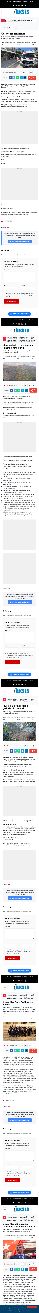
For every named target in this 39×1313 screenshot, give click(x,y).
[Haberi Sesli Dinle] (23, 72)
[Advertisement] (19, 128)
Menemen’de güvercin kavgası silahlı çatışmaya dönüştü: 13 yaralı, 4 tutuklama (27, 339)
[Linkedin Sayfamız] (22, 5)
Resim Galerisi (17, 1)
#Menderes (8, 222)
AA (32, 358)
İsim (5, 285)
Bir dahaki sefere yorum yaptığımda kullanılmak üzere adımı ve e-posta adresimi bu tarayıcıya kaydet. (20, 294)
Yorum (6, 270)
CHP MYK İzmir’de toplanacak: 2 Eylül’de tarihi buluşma (23, 339)
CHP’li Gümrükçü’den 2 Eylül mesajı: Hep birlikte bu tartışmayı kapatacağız (10, 339)
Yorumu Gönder (11, 301)
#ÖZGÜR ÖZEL (10, 1100)
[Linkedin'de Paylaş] (24, 77)
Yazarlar (31, 1)
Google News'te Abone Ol (20, 241)
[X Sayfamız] (13, 5)
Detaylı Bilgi (26, 1311)
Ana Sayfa (7, 28)
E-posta (23, 285)
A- (27, 73)
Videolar (24, 1)
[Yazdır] (34, 72)
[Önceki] (33, 21)
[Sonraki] (36, 21)
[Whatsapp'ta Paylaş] (17, 77)
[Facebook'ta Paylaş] (10, 77)
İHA (33, 44)
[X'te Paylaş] (13, 77)
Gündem (15, 28)
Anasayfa (8, 1)
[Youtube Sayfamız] (25, 5)
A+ (31, 73)
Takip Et (32, 77)
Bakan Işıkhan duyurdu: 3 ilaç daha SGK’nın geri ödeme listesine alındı (33, 339)
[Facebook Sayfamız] (16, 5)
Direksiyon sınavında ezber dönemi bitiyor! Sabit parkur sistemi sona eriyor (20, 21)
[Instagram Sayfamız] (19, 5)
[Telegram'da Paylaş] (21, 77)
